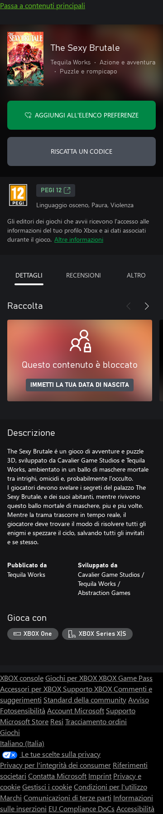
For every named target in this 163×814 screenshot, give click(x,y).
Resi (56, 721)
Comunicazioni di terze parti (67, 797)
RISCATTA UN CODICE (81, 151)
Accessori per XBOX (31, 688)
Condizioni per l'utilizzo (110, 786)
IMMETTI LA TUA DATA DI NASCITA (79, 385)
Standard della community (84, 699)
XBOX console (21, 677)
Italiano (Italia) (22, 743)
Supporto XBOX (88, 688)
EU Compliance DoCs (81, 808)
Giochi (10, 732)
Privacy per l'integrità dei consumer (55, 765)
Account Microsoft (75, 710)
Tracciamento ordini (96, 721)
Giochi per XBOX (72, 677)
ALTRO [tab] (136, 275)
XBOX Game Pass (126, 677)
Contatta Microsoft (57, 775)
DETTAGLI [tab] (29, 275)
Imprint (99, 775)
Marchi (11, 797)
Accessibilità (135, 808)
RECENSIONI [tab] (83, 275)
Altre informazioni (78, 239)
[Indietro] (129, 306)
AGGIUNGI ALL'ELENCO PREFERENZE (87, 115)
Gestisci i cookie (47, 786)
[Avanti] (147, 306)
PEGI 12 (51, 190)
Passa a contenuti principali (42, 5)
